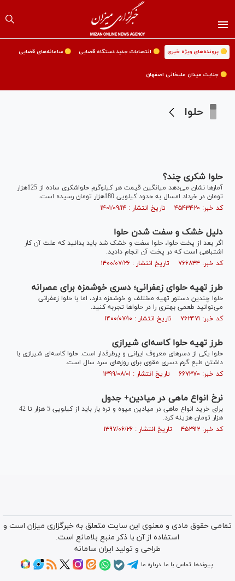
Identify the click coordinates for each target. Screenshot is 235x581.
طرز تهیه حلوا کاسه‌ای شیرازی (167, 343)
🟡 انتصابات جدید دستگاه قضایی (119, 52)
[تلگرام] (132, 568)
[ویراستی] (38, 567)
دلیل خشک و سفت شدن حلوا (168, 232)
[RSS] (51, 567)
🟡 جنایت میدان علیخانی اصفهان (186, 75)
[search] (9, 19)
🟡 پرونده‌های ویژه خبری (197, 52)
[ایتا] (91, 567)
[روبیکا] (25, 567)
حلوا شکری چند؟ (193, 177)
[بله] (119, 569)
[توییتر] (65, 567)
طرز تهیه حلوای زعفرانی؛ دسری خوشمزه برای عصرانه (127, 287)
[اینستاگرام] (78, 567)
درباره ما (151, 564)
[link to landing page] (117, 19)
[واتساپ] (105, 569)
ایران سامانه (93, 549)
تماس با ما (177, 564)
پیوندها (203, 564)
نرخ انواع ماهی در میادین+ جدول (162, 398)
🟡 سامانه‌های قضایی (45, 52)
